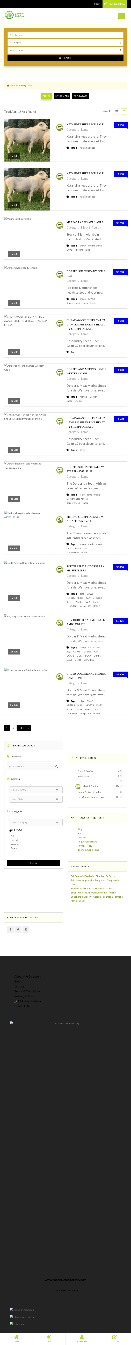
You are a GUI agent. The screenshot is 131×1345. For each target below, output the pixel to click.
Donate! (82, 837)
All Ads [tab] (46, 96)
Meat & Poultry (18, 85)
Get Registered (117, 4)
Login (97, 4)
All (12, 835)
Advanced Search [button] (23, 745)
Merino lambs (83, 249)
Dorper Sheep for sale (77, 498)
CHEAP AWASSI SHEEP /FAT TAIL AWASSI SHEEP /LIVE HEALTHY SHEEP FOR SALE (86, 324)
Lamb (84, 129)
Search (67, 57)
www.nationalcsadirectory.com (65, 1280)
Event (14, 848)
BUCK (69, 602)
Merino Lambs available (85, 222)
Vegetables (83, 776)
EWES (87, 602)
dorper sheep (73, 303)
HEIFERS (71, 598)
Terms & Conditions (88, 849)
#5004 (83, 450)
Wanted (15, 844)
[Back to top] (120, 1323)
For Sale (15, 840)
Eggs (79, 781)
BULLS (80, 598)
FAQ (80, 833)
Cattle (96, 602)
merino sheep (95, 245)
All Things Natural (29, 1001)
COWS (89, 593)
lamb (82, 494)
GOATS (90, 598)
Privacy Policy (85, 845)
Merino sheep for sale (77, 552)
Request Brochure (87, 841)
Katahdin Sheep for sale (85, 124)
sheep (83, 245)
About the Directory (27, 976)
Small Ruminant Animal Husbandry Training (93, 892)
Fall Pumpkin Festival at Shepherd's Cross (93, 876)
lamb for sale (93, 494)
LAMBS (70, 249)
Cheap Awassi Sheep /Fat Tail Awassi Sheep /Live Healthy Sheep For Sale (86, 422)
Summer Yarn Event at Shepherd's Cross (92, 888)
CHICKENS (72, 606)
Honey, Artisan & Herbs (89, 792)
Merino (83, 396)
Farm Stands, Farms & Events (91, 797)
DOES (99, 598)
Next (23, 727)
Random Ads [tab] (62, 96)
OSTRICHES (94, 606)
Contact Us (21, 1006)
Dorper (93, 396)
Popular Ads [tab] (80, 96)
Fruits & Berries (85, 771)
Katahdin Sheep (87, 147)
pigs (82, 593)
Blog (80, 829)
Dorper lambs (89, 303)
